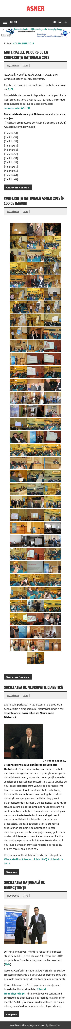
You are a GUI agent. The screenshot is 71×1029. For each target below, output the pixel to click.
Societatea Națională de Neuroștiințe (24, 885)
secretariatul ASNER (17, 108)
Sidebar (57, 22)
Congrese (11, 871)
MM (25, 65)
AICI (10, 89)
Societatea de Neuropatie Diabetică (33, 687)
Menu (13, 22)
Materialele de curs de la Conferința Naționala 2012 (26, 55)
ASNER (36, 8)
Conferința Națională (18, 187)
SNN (7, 964)
